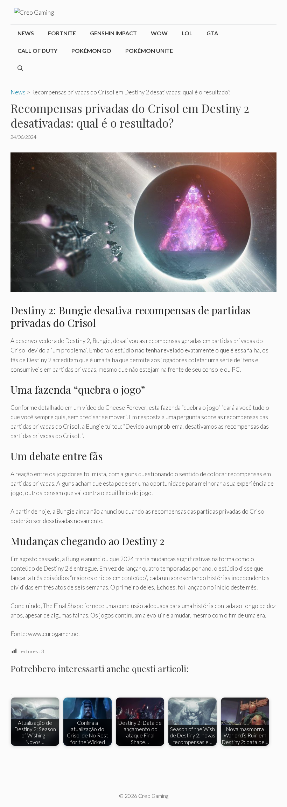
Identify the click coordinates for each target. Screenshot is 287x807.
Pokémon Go (91, 50)
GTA (212, 33)
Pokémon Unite (149, 50)
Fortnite (62, 33)
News (26, 33)
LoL (187, 33)
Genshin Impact (113, 33)
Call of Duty (37, 50)
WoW (159, 33)
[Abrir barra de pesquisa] (20, 68)
